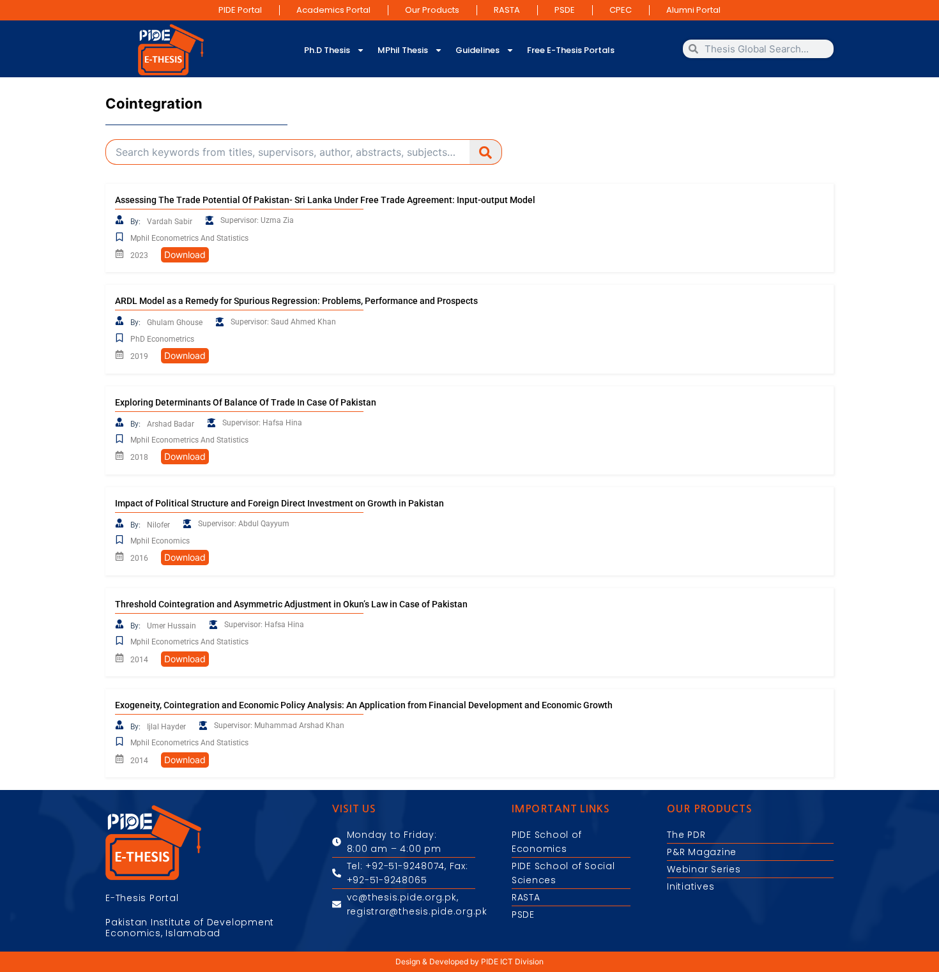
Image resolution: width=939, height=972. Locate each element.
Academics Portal (333, 10)
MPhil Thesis (403, 50)
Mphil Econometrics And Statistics (189, 238)
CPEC (620, 10)
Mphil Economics (160, 540)
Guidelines (477, 50)
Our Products (432, 10)
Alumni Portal (693, 10)
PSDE (564, 10)
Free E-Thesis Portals (571, 50)
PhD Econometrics (162, 339)
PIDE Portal (240, 10)
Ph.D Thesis (327, 50)
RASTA (507, 10)
